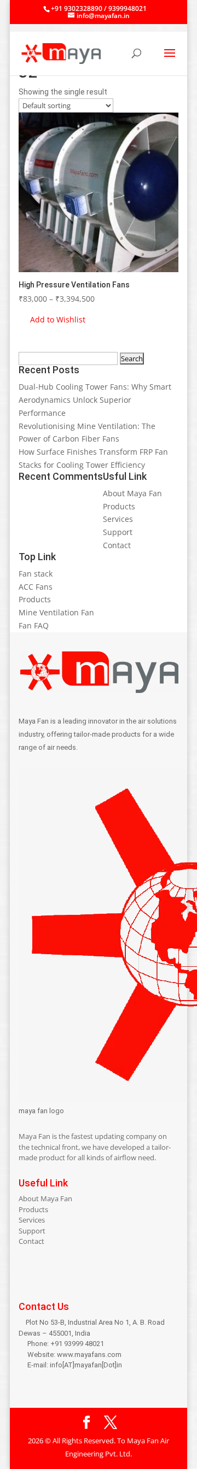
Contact (117, 545)
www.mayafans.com (89, 1354)
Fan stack (36, 573)
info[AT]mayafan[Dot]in (86, 1365)
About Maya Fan (132, 493)
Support (117, 532)
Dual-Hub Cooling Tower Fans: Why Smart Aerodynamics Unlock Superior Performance (95, 399)
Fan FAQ (34, 625)
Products (119, 506)
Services (118, 519)
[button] (52, 319)
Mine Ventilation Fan (56, 612)
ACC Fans (36, 586)
